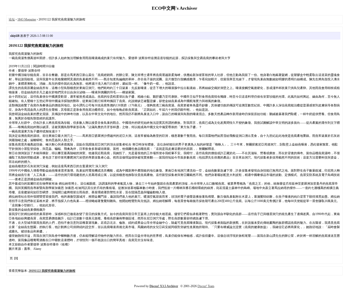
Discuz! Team (205, 286)
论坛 (12, 19)
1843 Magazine (26, 19)
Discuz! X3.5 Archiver (163, 286)
